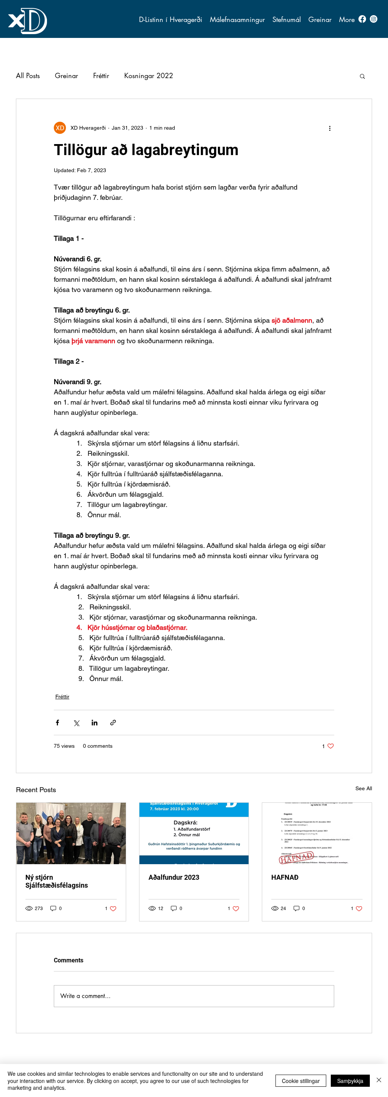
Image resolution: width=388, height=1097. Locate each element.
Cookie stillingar (301, 1080)
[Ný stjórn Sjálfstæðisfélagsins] (71, 833)
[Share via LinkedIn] (94, 722)
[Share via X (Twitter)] (76, 722)
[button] (320, 19)
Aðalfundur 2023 (174, 877)
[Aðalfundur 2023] (194, 833)
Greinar (66, 75)
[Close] (378, 1080)
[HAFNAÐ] (317, 833)
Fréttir (101, 75)
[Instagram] (373, 19)
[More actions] (329, 127)
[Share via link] (113, 722)
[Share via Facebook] (57, 722)
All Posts (28, 75)
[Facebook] (362, 19)
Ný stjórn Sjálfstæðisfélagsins (56, 881)
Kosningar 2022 (148, 75)
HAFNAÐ (285, 877)
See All (363, 788)
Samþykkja (350, 1080)
